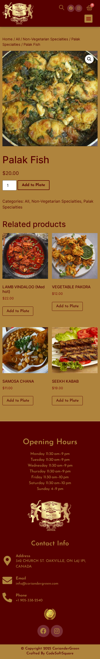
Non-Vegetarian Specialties (45, 39)
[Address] (7, 561)
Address (23, 556)
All (18, 39)
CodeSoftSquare (60, 653)
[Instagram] (78, 8)
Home (7, 39)
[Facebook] (71, 8)
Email (21, 578)
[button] (88, 19)
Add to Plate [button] (18, 311)
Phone (21, 595)
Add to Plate (33, 185)
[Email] (7, 580)
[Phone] (7, 597)
